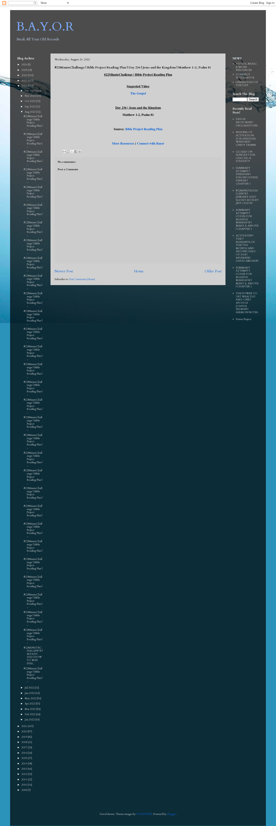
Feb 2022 (30, 714)
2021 (24, 726)
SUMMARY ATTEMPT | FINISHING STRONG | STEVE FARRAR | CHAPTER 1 (247, 176)
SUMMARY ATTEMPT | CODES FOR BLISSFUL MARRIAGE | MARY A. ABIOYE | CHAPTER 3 (247, 219)
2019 (24, 737)
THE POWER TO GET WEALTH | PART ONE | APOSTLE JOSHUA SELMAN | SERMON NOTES (247, 303)
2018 (24, 742)
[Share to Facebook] (76, 152)
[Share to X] (72, 152)
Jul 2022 (30, 688)
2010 (24, 785)
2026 (24, 64)
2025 (24, 70)
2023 (24, 80)
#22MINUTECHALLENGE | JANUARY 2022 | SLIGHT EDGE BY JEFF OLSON (247, 197)
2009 (24, 790)
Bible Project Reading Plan (143, 129)
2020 (24, 731)
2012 (24, 774)
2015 (24, 758)
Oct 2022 (30, 101)
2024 (24, 75)
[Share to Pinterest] (80, 152)
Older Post (213, 271)
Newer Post (64, 271)
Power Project (243, 319)
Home (139, 271)
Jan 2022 (30, 719)
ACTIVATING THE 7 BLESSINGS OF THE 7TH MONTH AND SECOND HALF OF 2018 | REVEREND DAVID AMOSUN (247, 248)
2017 (24, 747)
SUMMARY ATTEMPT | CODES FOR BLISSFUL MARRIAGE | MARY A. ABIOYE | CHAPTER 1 (247, 277)
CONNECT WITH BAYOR (245, 76)
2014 (24, 763)
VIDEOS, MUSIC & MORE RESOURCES (246, 67)
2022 (24, 86)
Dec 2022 (30, 90)
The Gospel (138, 93)
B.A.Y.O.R (45, 27)
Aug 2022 (30, 112)
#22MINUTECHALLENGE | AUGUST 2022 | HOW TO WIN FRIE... (33, 655)
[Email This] (64, 152)
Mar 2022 (30, 709)
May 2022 (31, 698)
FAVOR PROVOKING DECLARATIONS (247, 122)
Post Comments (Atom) (82, 279)
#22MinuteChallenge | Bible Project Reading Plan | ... (33, 122)
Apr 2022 (30, 703)
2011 (24, 779)
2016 (24, 753)
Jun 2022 (30, 693)
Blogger (171, 814)
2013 (24, 769)
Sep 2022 (30, 106)
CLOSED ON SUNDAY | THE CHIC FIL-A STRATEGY (245, 156)
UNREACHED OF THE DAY (247, 83)
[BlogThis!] (68, 152)
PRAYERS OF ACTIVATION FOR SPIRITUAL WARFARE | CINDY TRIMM (246, 138)
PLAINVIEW (144, 814)
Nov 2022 (31, 96)
